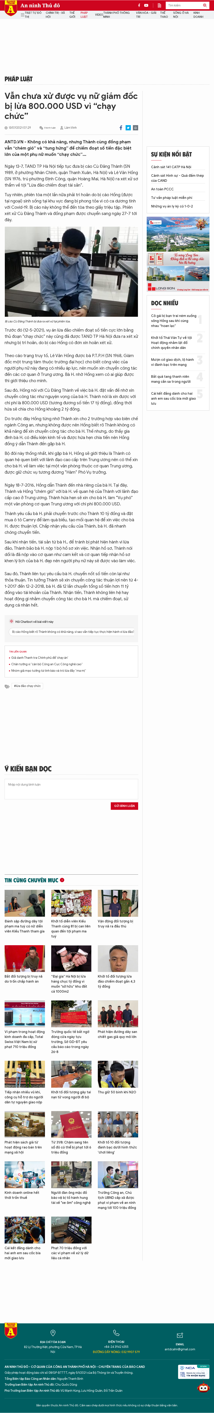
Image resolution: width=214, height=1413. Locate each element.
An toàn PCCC (162, 189)
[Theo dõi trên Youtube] (146, 5)
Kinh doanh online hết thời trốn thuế (22, 1195)
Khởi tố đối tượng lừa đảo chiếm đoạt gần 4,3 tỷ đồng (116, 981)
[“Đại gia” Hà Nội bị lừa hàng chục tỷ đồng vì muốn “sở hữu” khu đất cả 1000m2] (71, 958)
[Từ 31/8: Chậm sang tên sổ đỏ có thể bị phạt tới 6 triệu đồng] (71, 1124)
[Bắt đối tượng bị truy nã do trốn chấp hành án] (25, 958)
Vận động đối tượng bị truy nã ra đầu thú (115, 923)
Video (99, 15)
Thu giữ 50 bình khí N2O (117, 1092)
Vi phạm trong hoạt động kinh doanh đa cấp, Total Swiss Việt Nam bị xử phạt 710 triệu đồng (25, 1039)
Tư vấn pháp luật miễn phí (171, 198)
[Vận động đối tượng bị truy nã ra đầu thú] (118, 903)
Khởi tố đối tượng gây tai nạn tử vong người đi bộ (71, 1094)
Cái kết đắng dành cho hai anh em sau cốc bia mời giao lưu (23, 1253)
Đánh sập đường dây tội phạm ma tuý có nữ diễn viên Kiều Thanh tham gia (25, 926)
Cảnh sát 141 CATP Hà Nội (171, 167)
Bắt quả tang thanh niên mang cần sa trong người (171, 379)
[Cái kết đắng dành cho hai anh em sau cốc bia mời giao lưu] (25, 1230)
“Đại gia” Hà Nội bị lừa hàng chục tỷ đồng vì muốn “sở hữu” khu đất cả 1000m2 (69, 984)
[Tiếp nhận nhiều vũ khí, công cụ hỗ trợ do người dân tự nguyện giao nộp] (25, 1074)
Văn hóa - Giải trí (146, 15)
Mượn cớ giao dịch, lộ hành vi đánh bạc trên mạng (172, 362)
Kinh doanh (198, 15)
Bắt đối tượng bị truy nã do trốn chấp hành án (23, 979)
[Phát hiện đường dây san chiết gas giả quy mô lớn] (118, 1013)
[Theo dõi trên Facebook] (140, 5)
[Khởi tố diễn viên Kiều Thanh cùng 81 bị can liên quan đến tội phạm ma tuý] (71, 903)
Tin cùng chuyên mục (31, 880)
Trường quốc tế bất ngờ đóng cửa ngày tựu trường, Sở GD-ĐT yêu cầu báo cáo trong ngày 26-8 (70, 1042)
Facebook (121, 127)
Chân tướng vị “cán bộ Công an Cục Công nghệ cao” (47, 664)
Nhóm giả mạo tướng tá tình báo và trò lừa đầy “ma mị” (48, 671)
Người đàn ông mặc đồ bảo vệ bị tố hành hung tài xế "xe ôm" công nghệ (71, 1198)
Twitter (128, 127)
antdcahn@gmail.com (180, 1349)
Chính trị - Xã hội (55, 15)
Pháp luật (84, 15)
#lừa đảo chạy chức (27, 686)
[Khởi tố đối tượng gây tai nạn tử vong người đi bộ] (71, 1074)
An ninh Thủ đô (40, 5)
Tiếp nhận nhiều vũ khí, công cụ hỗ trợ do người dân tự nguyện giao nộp (24, 1097)
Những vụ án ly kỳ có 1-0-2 (172, 206)
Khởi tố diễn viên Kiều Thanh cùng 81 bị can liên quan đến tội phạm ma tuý (70, 929)
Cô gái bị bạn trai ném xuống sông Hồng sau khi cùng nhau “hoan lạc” (173, 321)
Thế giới (72, 15)
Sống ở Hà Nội (181, 15)
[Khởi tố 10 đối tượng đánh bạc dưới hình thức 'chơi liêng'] (118, 1124)
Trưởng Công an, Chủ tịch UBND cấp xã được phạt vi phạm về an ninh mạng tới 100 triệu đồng (117, 1200)
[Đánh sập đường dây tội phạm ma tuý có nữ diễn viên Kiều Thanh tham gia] (25, 903)
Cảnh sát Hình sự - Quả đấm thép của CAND (177, 178)
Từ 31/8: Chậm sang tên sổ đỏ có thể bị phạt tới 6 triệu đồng (71, 1147)
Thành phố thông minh (116, 15)
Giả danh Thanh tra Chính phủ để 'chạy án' (39, 658)
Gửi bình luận (124, 806)
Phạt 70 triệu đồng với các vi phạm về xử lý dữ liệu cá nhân (70, 1253)
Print (135, 127)
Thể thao (164, 15)
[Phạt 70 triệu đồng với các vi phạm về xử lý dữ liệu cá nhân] (71, 1230)
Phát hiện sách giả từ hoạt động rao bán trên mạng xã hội (23, 1147)
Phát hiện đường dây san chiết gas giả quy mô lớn (117, 1034)
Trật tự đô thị (33, 15)
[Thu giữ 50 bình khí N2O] (118, 1074)
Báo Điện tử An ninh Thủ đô (11, 8)
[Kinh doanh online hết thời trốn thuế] (25, 1174)
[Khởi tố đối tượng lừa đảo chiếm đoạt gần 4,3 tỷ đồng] (118, 958)
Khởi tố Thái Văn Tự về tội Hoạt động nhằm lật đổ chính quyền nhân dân (171, 343)
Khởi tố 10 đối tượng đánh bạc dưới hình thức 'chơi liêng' (117, 1147)
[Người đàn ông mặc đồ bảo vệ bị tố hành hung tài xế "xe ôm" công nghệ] (71, 1174)
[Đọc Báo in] (161, 5)
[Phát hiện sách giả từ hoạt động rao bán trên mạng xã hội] (25, 1124)
